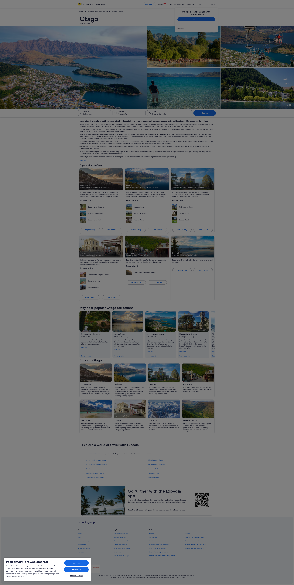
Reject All (76, 569)
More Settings (76, 576)
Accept (76, 563)
